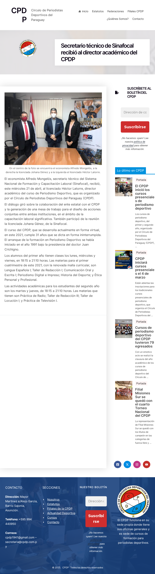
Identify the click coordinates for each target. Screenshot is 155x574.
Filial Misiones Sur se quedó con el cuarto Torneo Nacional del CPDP (143, 402)
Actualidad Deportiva (61, 513)
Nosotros (53, 499)
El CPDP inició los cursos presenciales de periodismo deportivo (144, 197)
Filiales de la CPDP (60, 508)
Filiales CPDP (136, 11)
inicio (85, 11)
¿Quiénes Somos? (118, 18)
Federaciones (115, 11)
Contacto (138, 18)
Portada (141, 179)
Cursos (52, 517)
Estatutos (98, 11)
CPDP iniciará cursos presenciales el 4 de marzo (144, 268)
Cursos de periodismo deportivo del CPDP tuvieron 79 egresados (144, 337)
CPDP (65, 567)
